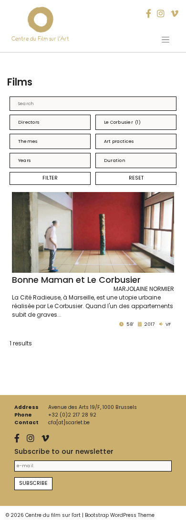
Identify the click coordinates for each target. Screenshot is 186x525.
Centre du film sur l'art (53, 515)
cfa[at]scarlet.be (69, 422)
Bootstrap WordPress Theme (120, 515)
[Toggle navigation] (165, 39)
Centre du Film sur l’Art (40, 38)
